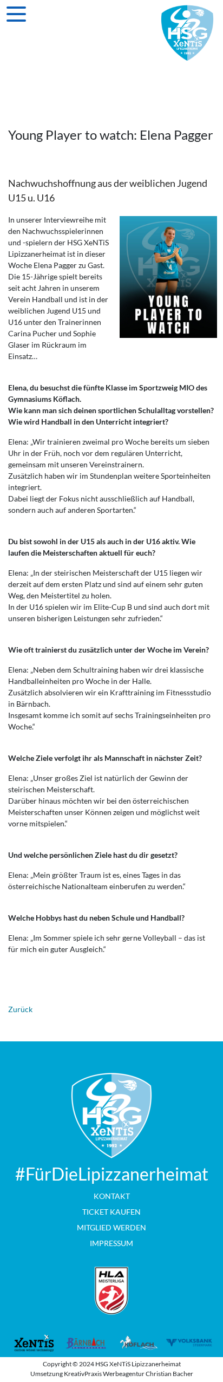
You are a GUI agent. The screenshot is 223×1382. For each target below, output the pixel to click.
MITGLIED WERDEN (111, 1227)
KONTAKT (112, 1196)
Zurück (20, 1009)
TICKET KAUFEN (111, 1211)
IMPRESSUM (111, 1243)
